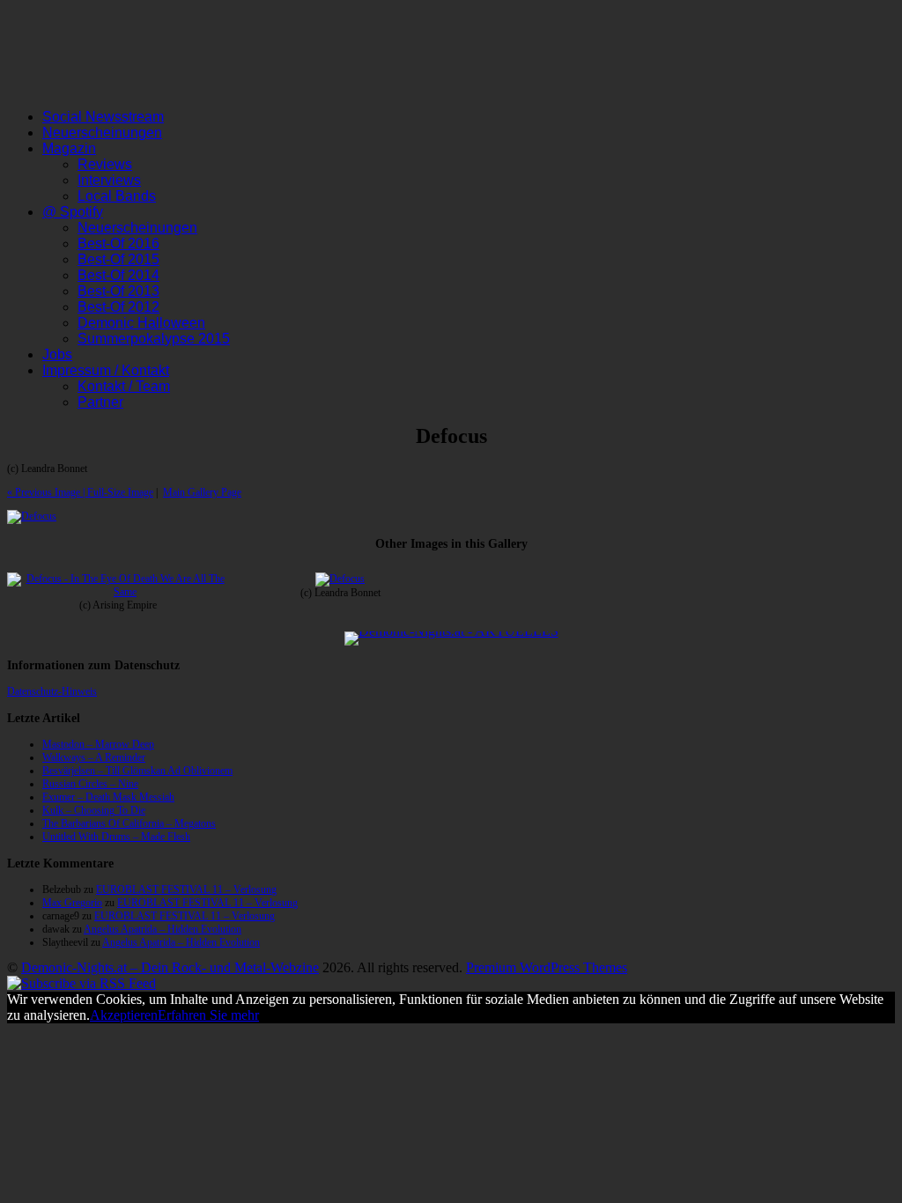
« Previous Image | (47, 492)
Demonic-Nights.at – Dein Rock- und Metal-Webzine (170, 967)
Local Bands (117, 195)
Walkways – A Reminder (93, 757)
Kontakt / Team (124, 386)
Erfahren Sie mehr (208, 1014)
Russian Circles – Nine (90, 784)
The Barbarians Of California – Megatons (129, 823)
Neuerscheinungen (102, 132)
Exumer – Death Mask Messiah (108, 797)
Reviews (105, 164)
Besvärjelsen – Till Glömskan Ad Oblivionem (137, 770)
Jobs (57, 354)
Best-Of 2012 (118, 306)
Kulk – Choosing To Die (93, 810)
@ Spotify (72, 211)
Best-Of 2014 (118, 275)
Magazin (69, 148)
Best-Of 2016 (118, 243)
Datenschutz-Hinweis (52, 691)
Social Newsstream (103, 116)
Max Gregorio (72, 903)
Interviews (109, 180)
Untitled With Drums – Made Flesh (116, 836)
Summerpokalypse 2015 (154, 338)
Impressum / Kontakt (105, 370)
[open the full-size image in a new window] (31, 516)
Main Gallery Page (202, 492)
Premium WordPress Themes (546, 967)
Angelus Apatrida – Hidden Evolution (162, 929)
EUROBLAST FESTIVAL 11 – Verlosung (186, 889)
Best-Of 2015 (118, 259)
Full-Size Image (120, 492)
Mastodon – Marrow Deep (98, 744)
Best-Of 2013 (118, 291)
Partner (100, 402)
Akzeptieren (124, 1014)
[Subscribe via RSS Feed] (81, 983)
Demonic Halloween (141, 322)
